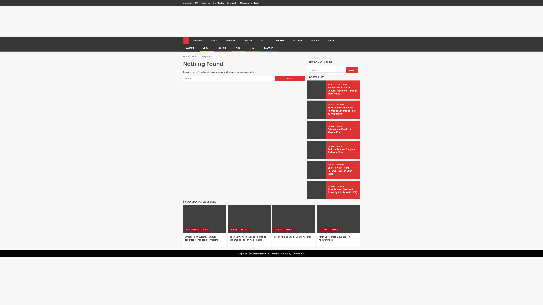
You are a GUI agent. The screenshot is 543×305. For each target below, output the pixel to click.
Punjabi (315, 40)
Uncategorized (334, 84)
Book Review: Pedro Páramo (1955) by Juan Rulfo (340, 170)
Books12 (340, 104)
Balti (263, 40)
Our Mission (218, 3)
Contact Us (232, 3)
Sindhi (331, 40)
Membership (246, 3)
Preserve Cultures (279, 253)
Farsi (238, 47)
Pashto (279, 40)
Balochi (297, 40)
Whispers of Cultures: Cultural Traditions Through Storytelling (342, 90)
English (221, 47)
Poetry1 (340, 126)
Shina (214, 40)
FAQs (256, 3)
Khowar (197, 40)
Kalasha (268, 47)
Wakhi (248, 40)
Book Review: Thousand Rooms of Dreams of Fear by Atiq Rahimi (342, 110)
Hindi (252, 47)
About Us (206, 3)
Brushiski (231, 40)
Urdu (205, 47)
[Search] (357, 44)
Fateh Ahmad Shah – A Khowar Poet (293, 237)
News (345, 84)
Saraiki (190, 47)
